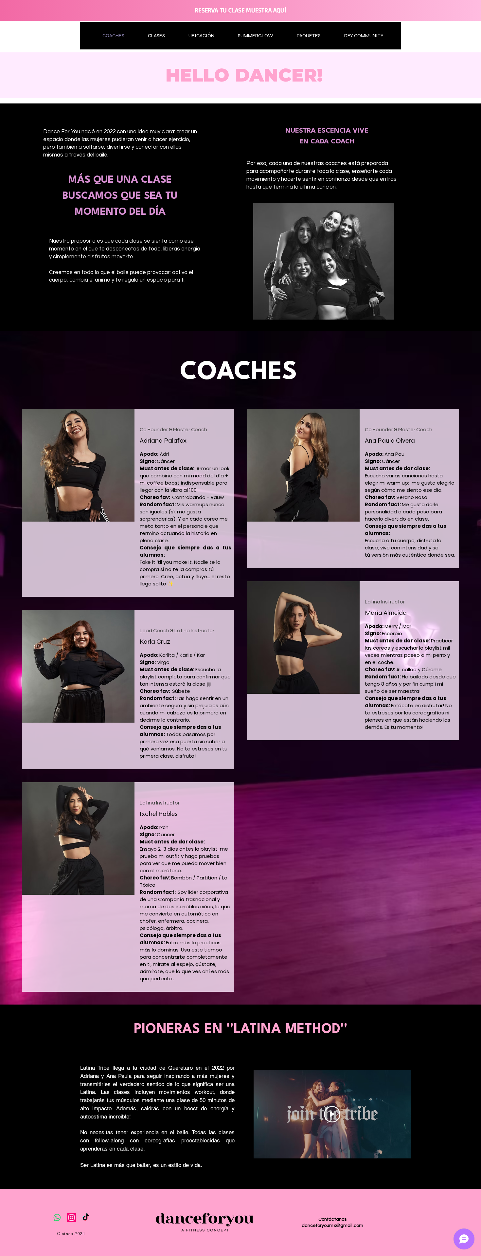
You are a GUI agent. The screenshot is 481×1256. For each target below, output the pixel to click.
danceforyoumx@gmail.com (332, 1225)
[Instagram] (71, 1217)
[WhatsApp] (57, 1217)
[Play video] (332, 1114)
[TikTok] (85, 1217)
